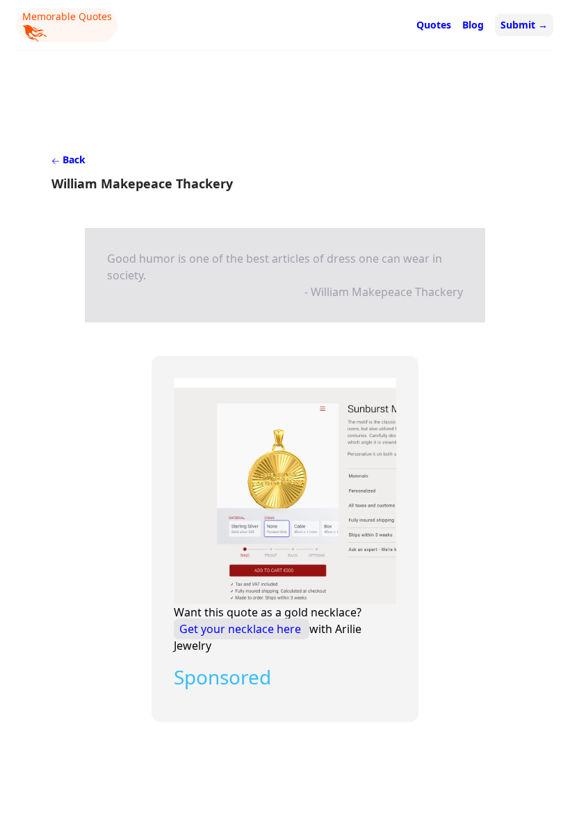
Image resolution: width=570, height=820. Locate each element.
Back (73, 159)
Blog (473, 24)
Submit (524, 24)
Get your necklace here (241, 629)
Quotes (433, 24)
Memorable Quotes (67, 16)
